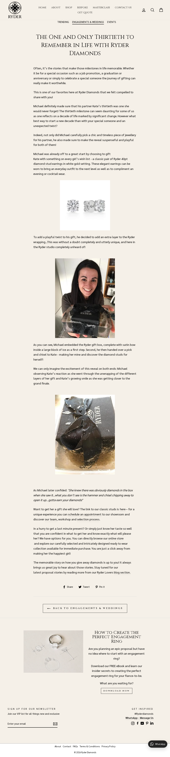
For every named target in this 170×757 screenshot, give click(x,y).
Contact (67, 746)
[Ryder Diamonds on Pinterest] (147, 722)
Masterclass (101, 7)
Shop (68, 7)
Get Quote (85, 12)
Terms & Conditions (90, 746)
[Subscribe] (55, 723)
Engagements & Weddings (88, 21)
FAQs (75, 746)
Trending (63, 21)
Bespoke (82, 7)
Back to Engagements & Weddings (87, 608)
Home (42, 7)
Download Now (116, 690)
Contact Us (123, 7)
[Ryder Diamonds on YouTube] (142, 723)
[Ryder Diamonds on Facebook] (137, 722)
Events (111, 21)
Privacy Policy (108, 746)
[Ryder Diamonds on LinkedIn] (151, 722)
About (55, 7)
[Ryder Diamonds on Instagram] (132, 723)
